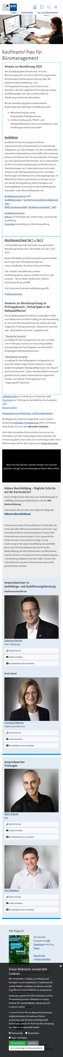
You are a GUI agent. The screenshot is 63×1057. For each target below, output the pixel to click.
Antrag (8, 216)
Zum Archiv (39, 955)
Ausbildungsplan (13, 199)
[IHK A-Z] (35, 7)
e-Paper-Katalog (42, 959)
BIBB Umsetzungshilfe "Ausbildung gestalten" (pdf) (30, 207)
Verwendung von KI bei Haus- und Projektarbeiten (27, 413)
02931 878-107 (14, 650)
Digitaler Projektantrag (27, 422)
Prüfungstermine (13, 294)
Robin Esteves (11, 814)
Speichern (32, 1043)
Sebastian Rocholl (13, 640)
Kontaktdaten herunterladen (21, 663)
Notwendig (17, 1033)
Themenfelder (27, 12)
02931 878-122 (14, 732)
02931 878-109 (14, 824)
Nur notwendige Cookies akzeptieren (27, 1048)
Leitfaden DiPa (9, 396)
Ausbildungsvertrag (15, 213)
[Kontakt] (42, 7)
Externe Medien (19, 1037)
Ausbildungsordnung (15, 196)
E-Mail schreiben (15, 657)
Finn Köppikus (11, 890)
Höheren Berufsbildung (17, 513)
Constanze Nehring (13, 722)
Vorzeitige (10, 224)
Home (13, 12)
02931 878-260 (14, 897)
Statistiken (33, 1033)
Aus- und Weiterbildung (47, 12)
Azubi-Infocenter (49, 443)
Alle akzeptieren (18, 1043)
